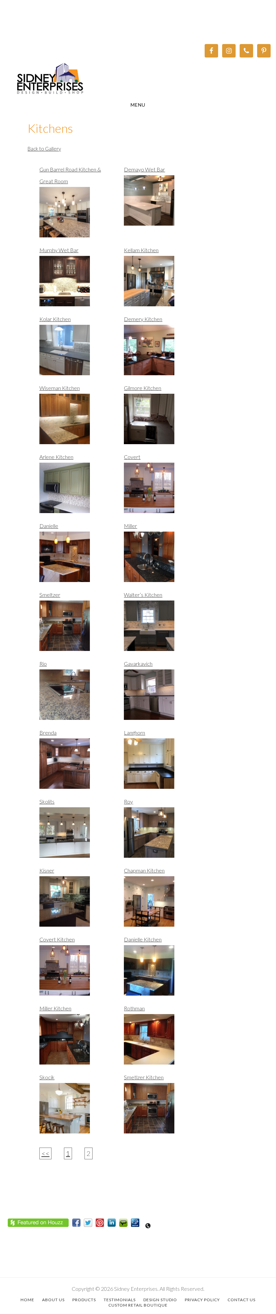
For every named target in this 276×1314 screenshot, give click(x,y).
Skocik (47, 1077)
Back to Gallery (44, 149)
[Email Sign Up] (137, 1224)
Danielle (48, 526)
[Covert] (160, 491)
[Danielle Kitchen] (160, 973)
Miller (130, 526)
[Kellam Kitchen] (160, 284)
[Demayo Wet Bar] (160, 203)
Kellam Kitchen (141, 250)
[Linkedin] (113, 1224)
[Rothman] (160, 1042)
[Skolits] (75, 835)
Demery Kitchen (143, 319)
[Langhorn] (160, 767)
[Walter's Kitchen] (160, 629)
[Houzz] (40, 1224)
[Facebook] (78, 1224)
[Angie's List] (125, 1224)
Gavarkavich (138, 663)
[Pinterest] (101, 1224)
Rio (43, 663)
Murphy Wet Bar (58, 250)
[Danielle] (75, 560)
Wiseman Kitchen (59, 388)
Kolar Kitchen (55, 319)
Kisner (46, 870)
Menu (138, 105)
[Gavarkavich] (160, 698)
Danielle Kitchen (143, 939)
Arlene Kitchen (56, 457)
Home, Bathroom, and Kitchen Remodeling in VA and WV (138, 79)
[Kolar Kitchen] (75, 353)
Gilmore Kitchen (142, 388)
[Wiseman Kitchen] (75, 422)
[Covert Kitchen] (75, 973)
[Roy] (160, 835)
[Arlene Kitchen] (75, 491)
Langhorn (134, 732)
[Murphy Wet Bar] (75, 284)
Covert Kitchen (57, 939)
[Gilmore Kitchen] (160, 422)
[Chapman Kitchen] (160, 904)
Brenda (48, 732)
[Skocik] (75, 1111)
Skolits (47, 801)
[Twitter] (90, 1224)
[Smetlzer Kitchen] (160, 1111)
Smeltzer (49, 594)
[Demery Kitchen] (160, 353)
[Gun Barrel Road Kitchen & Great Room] (75, 215)
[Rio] (75, 698)
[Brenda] (75, 767)
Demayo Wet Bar (144, 169)
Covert (132, 457)
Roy (128, 801)
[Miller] (160, 560)
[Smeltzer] (75, 629)
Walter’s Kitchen (143, 594)
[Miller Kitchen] (75, 1042)
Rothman (134, 1008)
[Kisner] (75, 904)
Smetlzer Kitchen (144, 1077)
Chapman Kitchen (144, 870)
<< (45, 1153)
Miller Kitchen (55, 1008)
